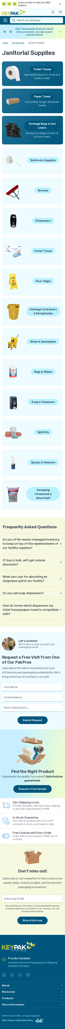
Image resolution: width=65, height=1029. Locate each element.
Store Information (13, 1004)
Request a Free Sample (32, 788)
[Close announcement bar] (60, 32)
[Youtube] (20, 975)
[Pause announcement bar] (5, 32)
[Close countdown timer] (60, 4)
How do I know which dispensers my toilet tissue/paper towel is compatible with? (30, 610)
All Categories (18, 43)
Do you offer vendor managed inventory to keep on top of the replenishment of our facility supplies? (31, 544)
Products (7, 998)
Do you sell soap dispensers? (23, 593)
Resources (8, 991)
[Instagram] (28, 975)
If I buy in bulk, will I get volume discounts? (24, 562)
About (6, 985)
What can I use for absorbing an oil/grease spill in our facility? (25, 579)
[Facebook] (12, 975)
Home (5, 43)
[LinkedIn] (4, 975)
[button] (5, 20)
